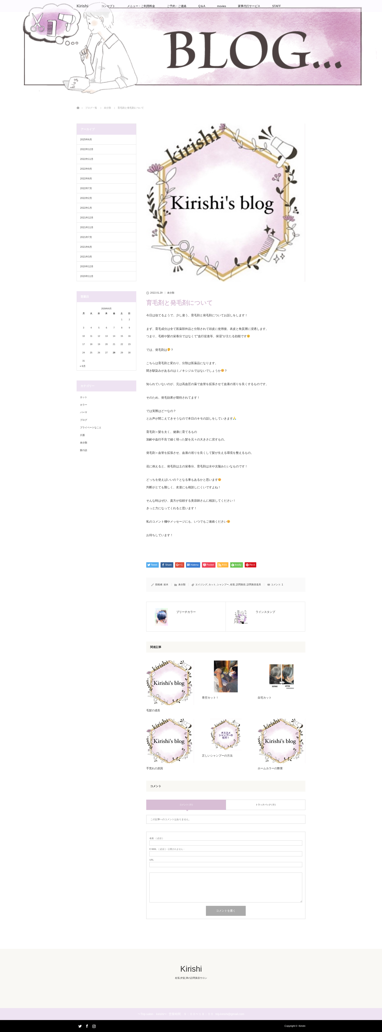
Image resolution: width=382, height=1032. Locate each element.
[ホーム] (78, 103)
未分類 (170, 293)
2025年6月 (86, 139)
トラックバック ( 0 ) (266, 804)
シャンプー (223, 584)
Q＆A (201, 6)
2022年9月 (86, 168)
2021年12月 (86, 217)
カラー (83, 404)
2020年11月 (86, 276)
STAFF (276, 6)
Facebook (87, 1025)
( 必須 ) (156, 838)
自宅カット (265, 697)
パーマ (83, 412)
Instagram (93, 1025)
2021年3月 (86, 256)
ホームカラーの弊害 (270, 768)
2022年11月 (86, 159)
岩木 (166, 584)
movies (221, 6)
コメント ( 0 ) (186, 804)
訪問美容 (241, 584)
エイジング (201, 584)
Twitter (80, 1025)
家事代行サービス (249, 6)
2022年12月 (86, 149)
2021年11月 (86, 227)
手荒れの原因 (154, 768)
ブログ (83, 420)
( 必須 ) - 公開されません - (166, 849)
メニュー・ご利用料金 (141, 6)
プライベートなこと (90, 427)
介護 (82, 435)
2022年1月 (86, 207)
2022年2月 (86, 198)
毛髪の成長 (153, 710)
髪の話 (83, 450)
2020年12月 (86, 266)
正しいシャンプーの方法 (217, 755)
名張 (232, 584)
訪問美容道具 (254, 584)
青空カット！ (210, 697)
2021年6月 (86, 247)
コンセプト (108, 6)
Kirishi (82, 6)
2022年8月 (86, 178)
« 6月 (83, 366)
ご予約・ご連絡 (176, 6)
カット (212, 584)
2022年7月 (86, 188)
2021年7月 (86, 237)
